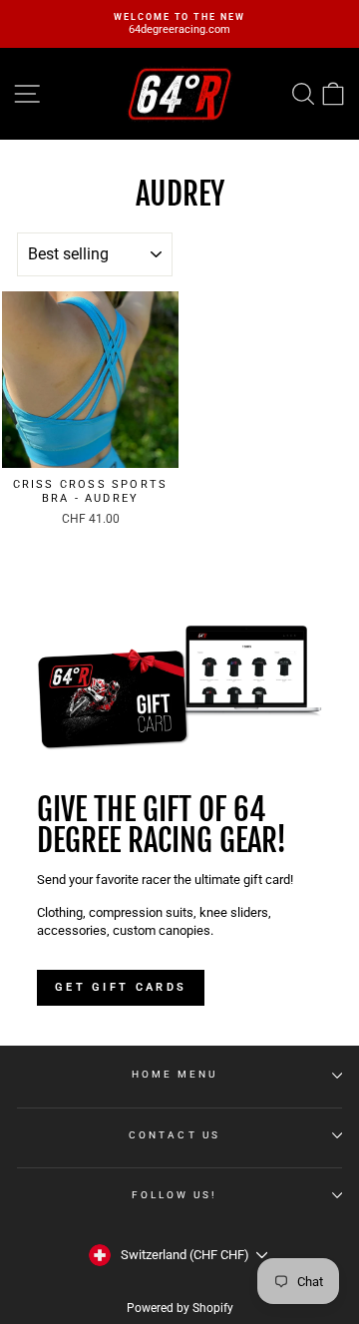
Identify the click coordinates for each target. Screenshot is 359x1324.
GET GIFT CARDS (120, 987)
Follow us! (175, 1194)
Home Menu (175, 1074)
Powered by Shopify (180, 1308)
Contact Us (174, 1134)
